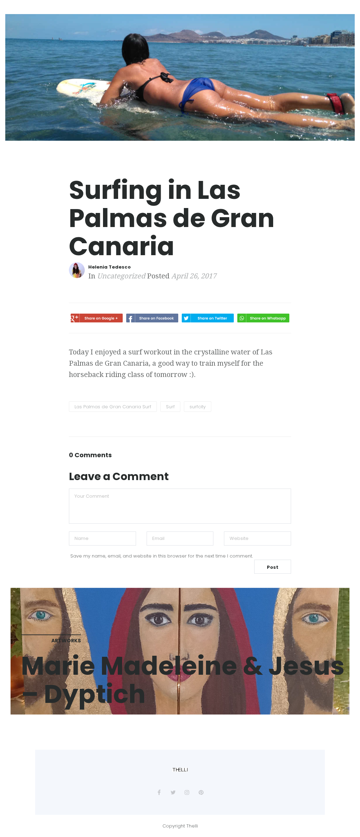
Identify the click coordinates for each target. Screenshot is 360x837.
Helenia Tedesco (109, 267)
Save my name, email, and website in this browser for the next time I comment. (161, 556)
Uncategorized (121, 276)
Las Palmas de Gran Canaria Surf (113, 406)
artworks (66, 640)
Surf (170, 406)
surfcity (197, 406)
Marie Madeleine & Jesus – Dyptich (183, 679)
